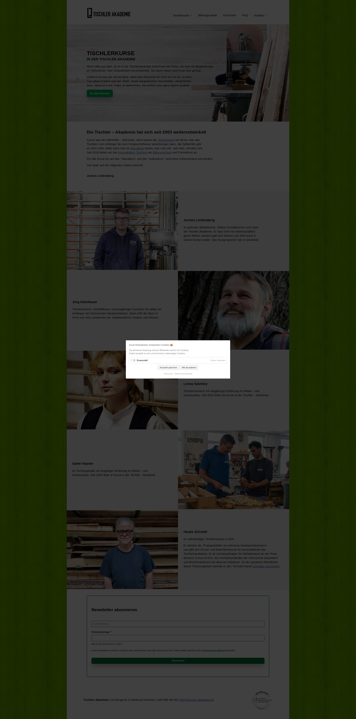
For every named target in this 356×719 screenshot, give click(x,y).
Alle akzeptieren (189, 367)
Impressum (168, 374)
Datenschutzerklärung (183, 374)
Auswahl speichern (168, 367)
